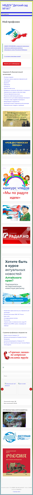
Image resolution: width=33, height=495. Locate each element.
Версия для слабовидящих (12, 63)
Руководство (7, 86)
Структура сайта (16, 491)
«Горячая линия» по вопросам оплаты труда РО (15, 322)
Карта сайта (7, 316)
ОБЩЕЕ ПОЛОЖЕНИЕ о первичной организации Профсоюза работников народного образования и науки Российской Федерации (16, 47)
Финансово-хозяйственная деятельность (13, 96)
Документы (6, 82)
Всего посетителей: (8, 403)
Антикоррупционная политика (11, 318)
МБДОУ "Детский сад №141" (15, 7)
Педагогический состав (9, 88)
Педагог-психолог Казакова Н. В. (11, 335)
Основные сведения (8, 77)
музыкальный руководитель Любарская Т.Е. (14, 341)
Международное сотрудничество (11, 101)
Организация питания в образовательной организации (16, 103)
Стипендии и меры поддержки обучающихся (14, 99)
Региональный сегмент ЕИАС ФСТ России (14, 314)
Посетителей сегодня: (9, 401)
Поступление (7, 320)
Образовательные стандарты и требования (14, 105)
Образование (7, 84)
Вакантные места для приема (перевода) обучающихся (17, 97)
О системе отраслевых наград (12, 56)
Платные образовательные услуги (12, 94)
